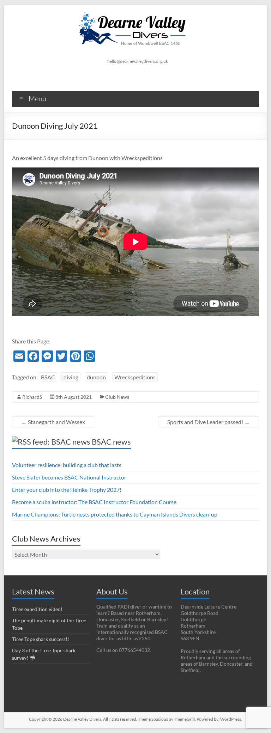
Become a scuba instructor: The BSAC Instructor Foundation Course (94, 502)
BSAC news (111, 441)
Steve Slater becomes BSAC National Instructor (69, 477)
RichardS (32, 397)
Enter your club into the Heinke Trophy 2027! (66, 489)
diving (71, 377)
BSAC (48, 377)
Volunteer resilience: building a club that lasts (66, 465)
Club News (117, 397)
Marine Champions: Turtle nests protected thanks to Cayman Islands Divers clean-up (114, 514)
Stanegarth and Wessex (53, 422)
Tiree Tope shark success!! (40, 639)
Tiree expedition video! (37, 609)
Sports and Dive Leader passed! (208, 422)
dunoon (96, 377)
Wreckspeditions (135, 377)
